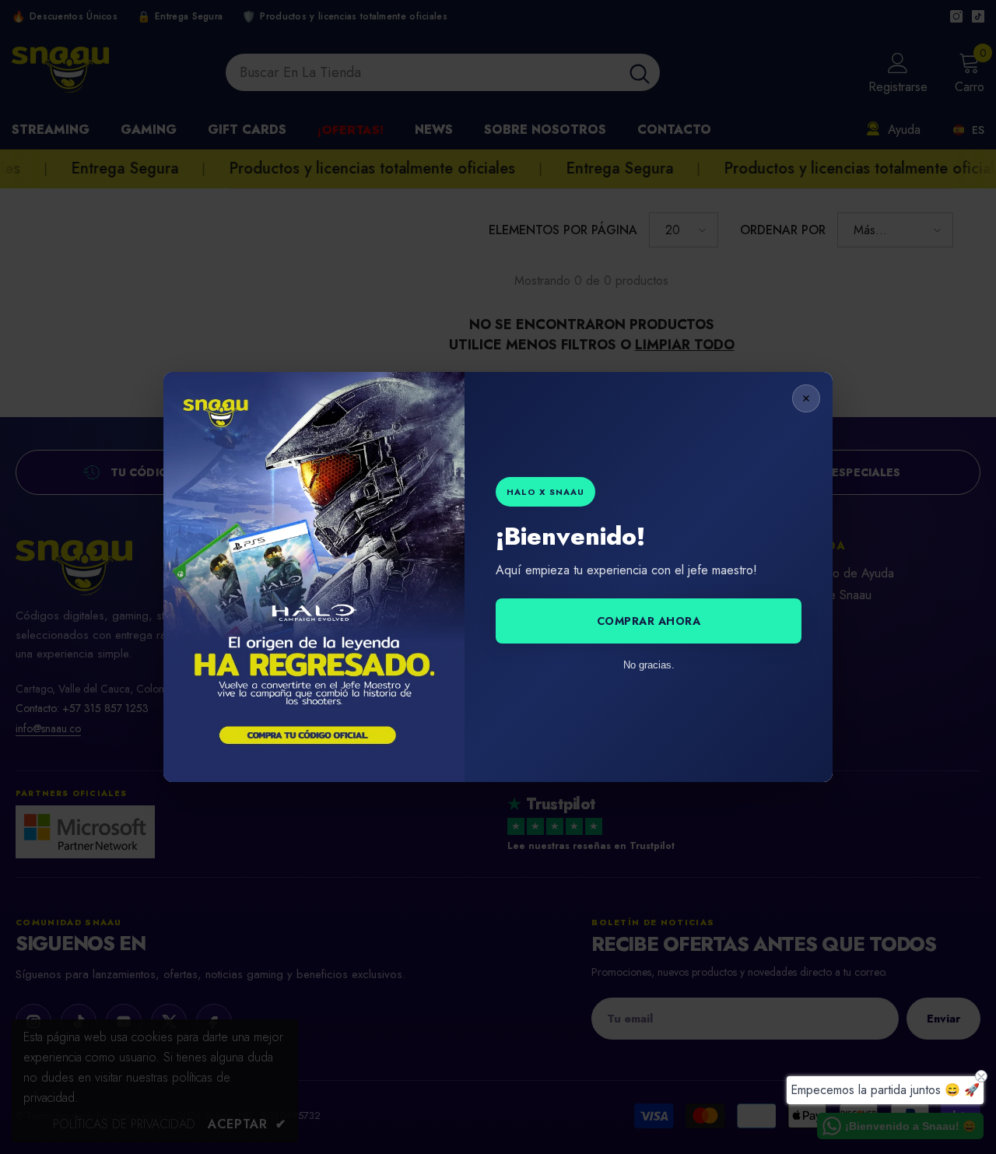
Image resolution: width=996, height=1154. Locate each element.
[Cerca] (806, 398)
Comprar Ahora (649, 621)
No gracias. (649, 665)
